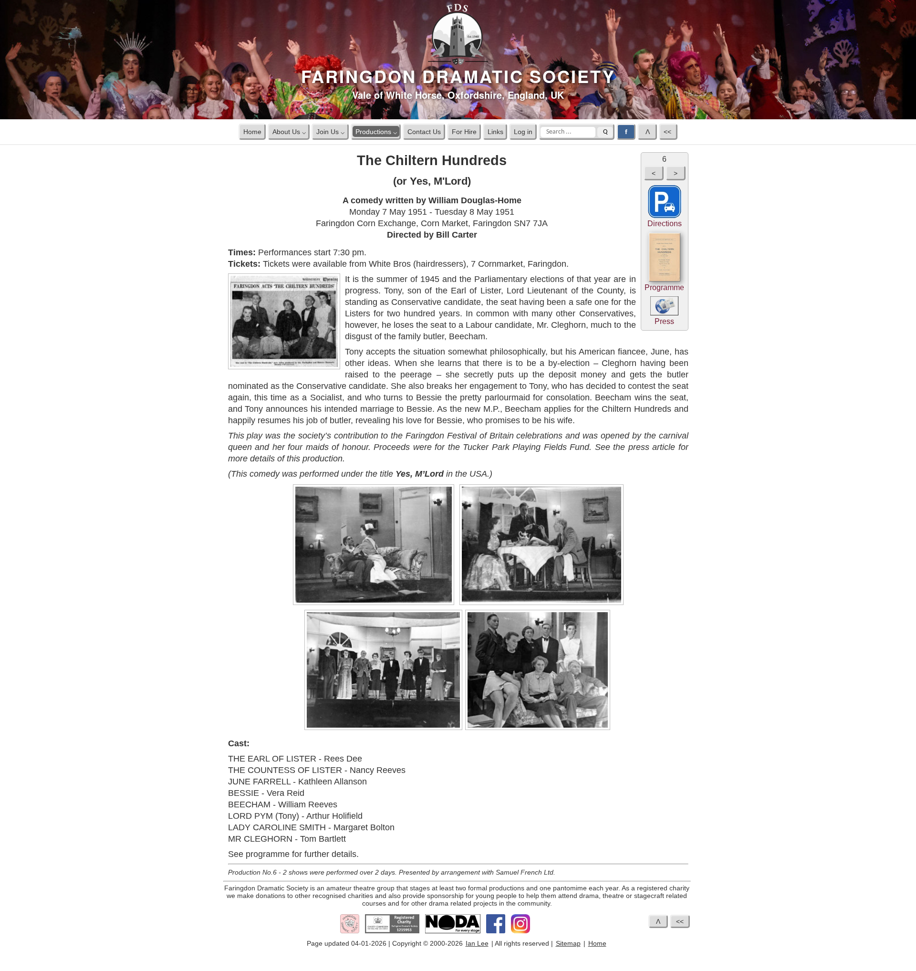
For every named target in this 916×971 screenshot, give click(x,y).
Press (664, 321)
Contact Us (424, 131)
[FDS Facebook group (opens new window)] (495, 932)
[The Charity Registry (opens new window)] (392, 932)
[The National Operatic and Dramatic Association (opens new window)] (452, 932)
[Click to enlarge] (373, 603)
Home (252, 131)
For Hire (464, 131)
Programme (664, 287)
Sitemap (568, 943)
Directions (664, 223)
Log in (523, 131)
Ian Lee (477, 943)
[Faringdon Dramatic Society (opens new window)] (349, 932)
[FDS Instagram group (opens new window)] (520, 932)
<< (668, 131)
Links (495, 131)
